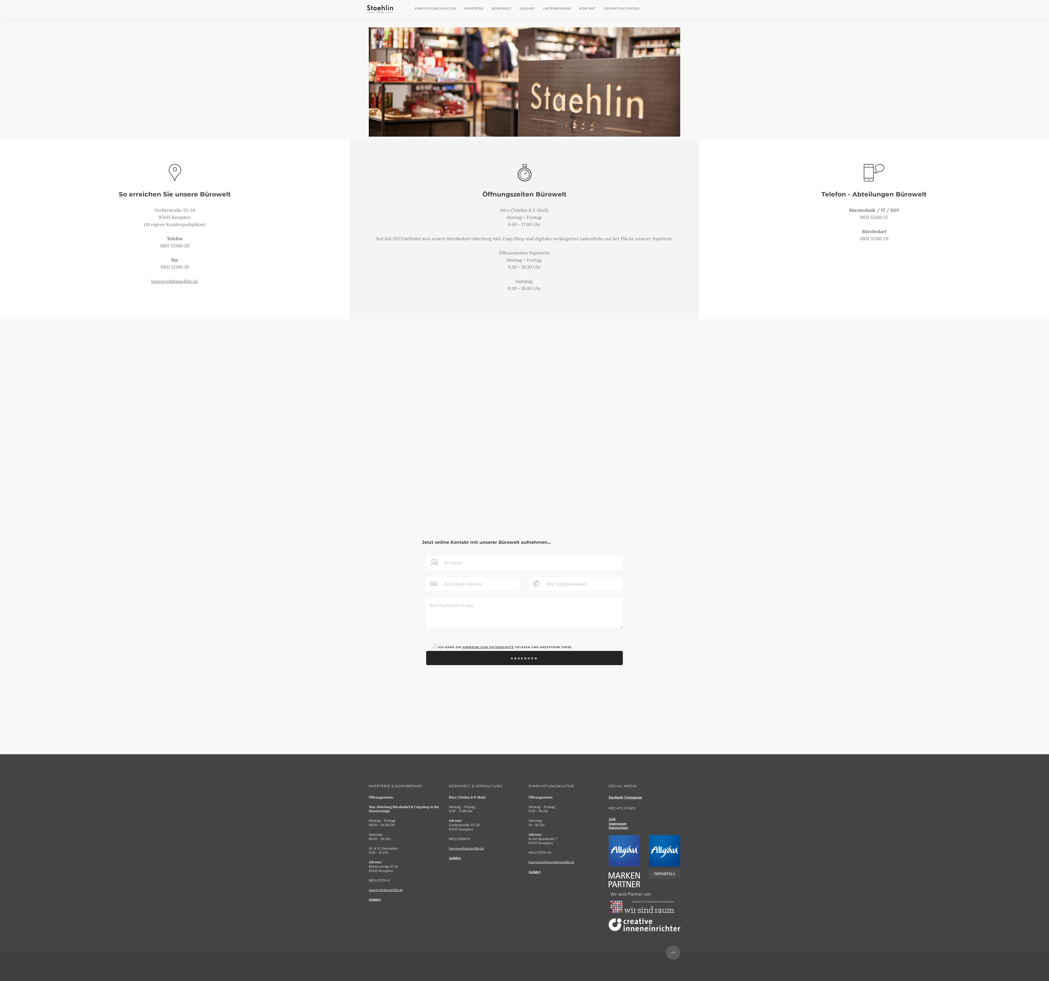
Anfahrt (375, 899)
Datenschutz (618, 828)
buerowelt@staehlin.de (174, 281)
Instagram (634, 797)
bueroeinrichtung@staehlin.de (551, 862)
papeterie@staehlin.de (386, 890)
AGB (612, 819)
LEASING (527, 8)
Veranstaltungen (622, 8)
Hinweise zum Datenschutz (488, 647)
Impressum (617, 823)
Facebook (616, 797)
